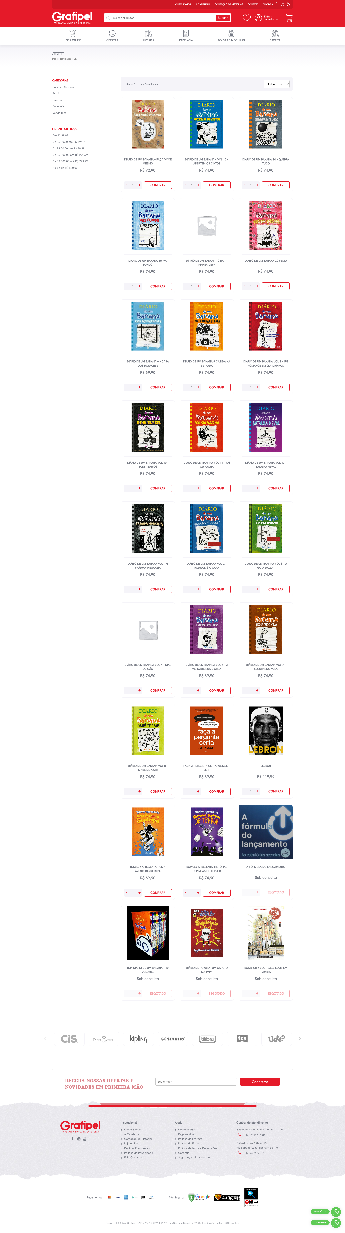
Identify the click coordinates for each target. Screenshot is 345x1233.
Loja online (73, 40)
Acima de (65, 168)
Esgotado (276, 892)
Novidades (65, 58)
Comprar (157, 185)
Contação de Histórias (229, 4)
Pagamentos (186, 1134)
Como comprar (188, 1129)
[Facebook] (277, 4)
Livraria (148, 40)
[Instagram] (283, 4)
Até (60, 135)
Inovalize (234, 1223)
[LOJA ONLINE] (336, 1224)
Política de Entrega (190, 1139)
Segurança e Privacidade (194, 1157)
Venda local (60, 113)
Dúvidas (268, 4)
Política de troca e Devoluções (197, 1148)
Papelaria (186, 40)
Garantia (183, 1153)
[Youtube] (289, 4)
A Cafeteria (203, 4)
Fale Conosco (133, 1157)
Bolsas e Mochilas (231, 40)
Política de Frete (188, 1143)
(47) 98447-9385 (255, 1135)
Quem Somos (183, 4)
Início (55, 58)
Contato (253, 4)
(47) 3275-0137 (254, 1153)
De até (69, 142)
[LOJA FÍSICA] (336, 1213)
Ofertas (112, 40)
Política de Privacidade (138, 1153)
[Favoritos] (247, 18)
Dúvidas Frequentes (137, 1148)
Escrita (275, 40)
